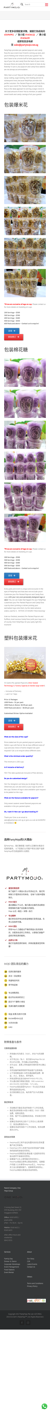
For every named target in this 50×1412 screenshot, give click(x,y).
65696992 (9, 34)
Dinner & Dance (10, 1261)
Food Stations (9, 1269)
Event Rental (9, 1272)
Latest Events (32, 1264)
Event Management (11, 1267)
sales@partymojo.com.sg (26, 44)
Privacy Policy (32, 1286)
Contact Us (31, 1267)
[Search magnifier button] (22, 4)
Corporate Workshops (12, 1264)
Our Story (30, 1258)
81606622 (30, 34)
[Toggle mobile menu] (47, 5)
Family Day (8, 1258)
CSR (28, 1261)
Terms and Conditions (35, 1283)
